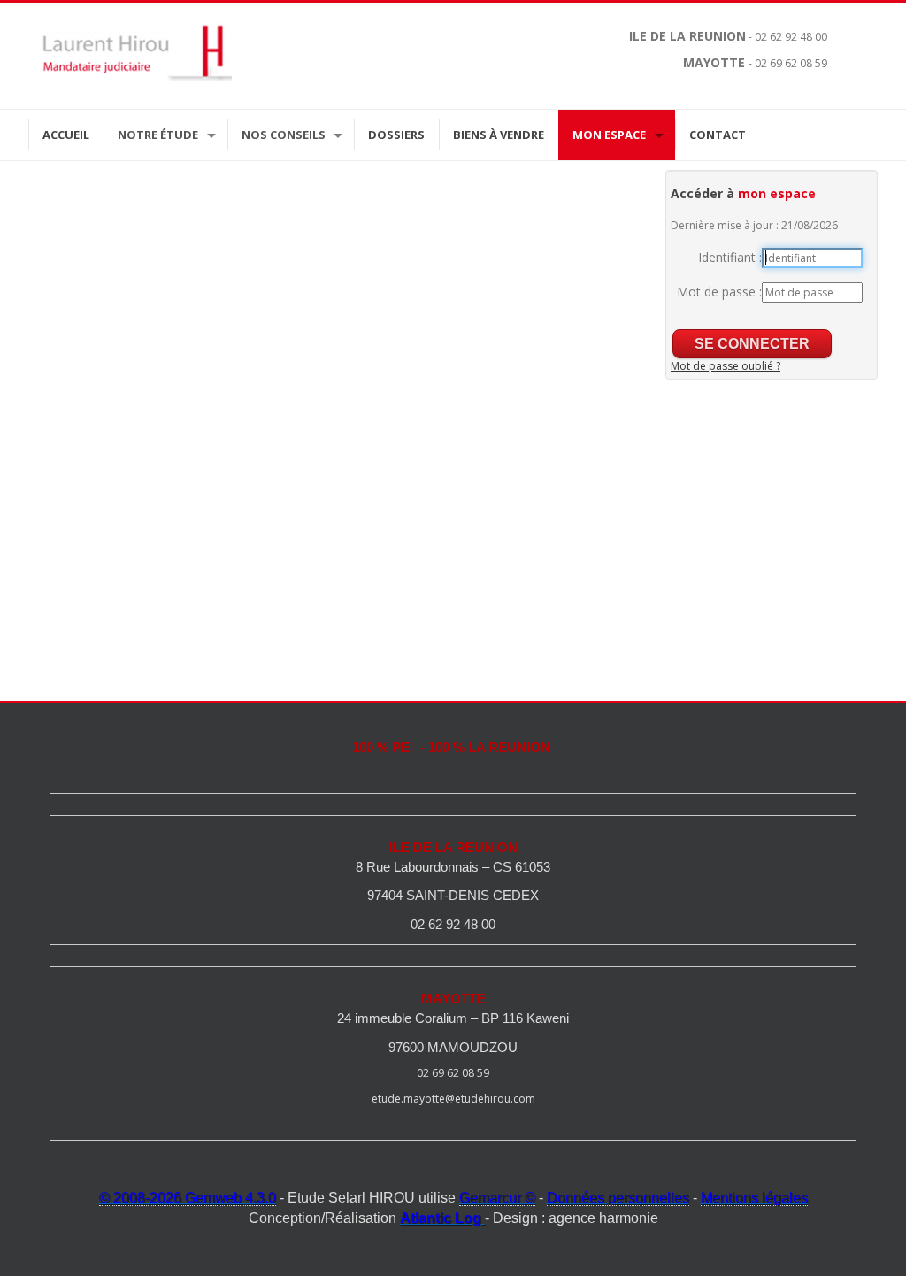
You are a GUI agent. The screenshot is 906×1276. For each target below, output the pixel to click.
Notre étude (158, 134)
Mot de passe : (719, 291)
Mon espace (609, 134)
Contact (717, 134)
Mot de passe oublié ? (725, 365)
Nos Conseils (284, 134)
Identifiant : (730, 257)
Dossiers (396, 134)
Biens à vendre (498, 134)
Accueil (65, 134)
